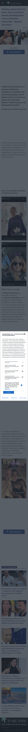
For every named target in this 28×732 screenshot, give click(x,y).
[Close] (24, 334)
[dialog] (14, 366)
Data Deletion (5, 397)
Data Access (14, 397)
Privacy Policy (22, 397)
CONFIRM (8, 392)
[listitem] (14, 362)
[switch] (22, 366)
